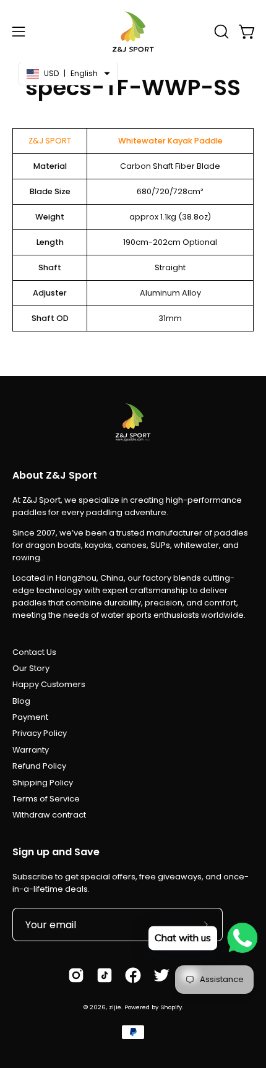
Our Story (30, 668)
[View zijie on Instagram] (76, 975)
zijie (115, 1007)
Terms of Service (46, 798)
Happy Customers (48, 684)
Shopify (171, 1007)
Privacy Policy (39, 733)
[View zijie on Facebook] (133, 975)
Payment (30, 717)
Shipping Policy (42, 782)
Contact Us (34, 652)
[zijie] (133, 31)
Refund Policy (39, 766)
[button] (220, 31)
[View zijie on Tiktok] (104, 975)
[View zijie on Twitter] (161, 975)
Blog (21, 701)
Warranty (30, 750)
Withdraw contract (49, 815)
